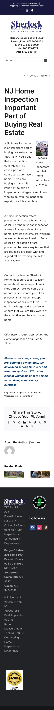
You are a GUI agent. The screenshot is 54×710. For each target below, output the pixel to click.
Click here (10, 334)
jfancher (11, 392)
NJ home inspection (19, 143)
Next (44, 75)
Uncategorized (11, 396)
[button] (6, 474)
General (38, 392)
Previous (32, 75)
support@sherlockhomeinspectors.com (27, 6)
